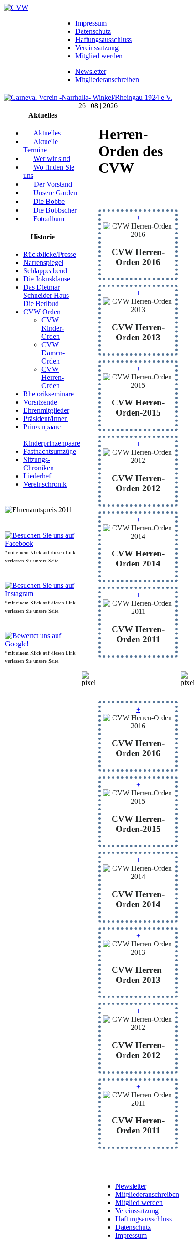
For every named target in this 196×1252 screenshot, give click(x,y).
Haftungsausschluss (103, 39)
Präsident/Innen (45, 418)
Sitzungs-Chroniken (38, 464)
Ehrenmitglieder (46, 410)
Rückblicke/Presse (49, 254)
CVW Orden (42, 312)
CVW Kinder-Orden (52, 328)
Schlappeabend (45, 271)
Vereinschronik (45, 484)
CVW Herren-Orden (52, 377)
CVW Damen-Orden (53, 353)
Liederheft (38, 476)
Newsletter (90, 71)
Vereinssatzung (97, 48)
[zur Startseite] (16, 7)
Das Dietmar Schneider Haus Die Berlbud (46, 295)
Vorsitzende (40, 402)
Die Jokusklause (46, 279)
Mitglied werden (99, 56)
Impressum (91, 23)
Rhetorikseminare (48, 394)
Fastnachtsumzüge (49, 451)
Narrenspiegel (43, 262)
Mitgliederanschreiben (107, 79)
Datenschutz (93, 31)
